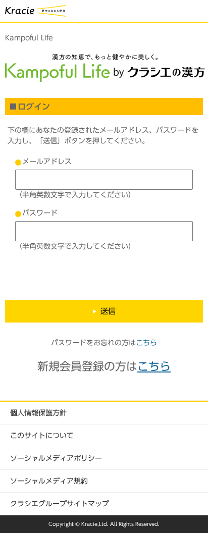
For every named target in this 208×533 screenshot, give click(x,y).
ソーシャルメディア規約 (49, 481)
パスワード (40, 213)
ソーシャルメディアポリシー (56, 458)
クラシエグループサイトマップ (59, 503)
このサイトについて (42, 435)
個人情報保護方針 (38, 412)
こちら (146, 342)
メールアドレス (47, 161)
